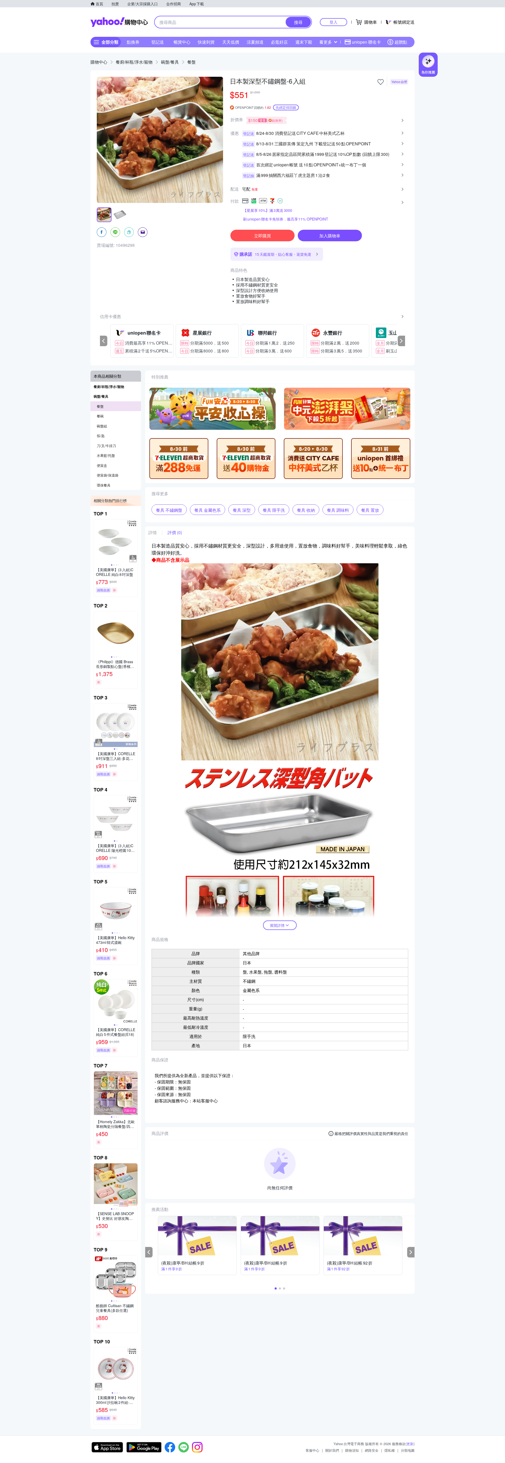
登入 (333, 22)
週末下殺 (303, 42)
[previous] (103, 341)
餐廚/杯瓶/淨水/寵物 (134, 62)
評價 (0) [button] (175, 532)
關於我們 (332, 1450)
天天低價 (230, 42)
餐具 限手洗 (274, 510)
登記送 (157, 42)
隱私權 (390, 1450)
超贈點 (401, 42)
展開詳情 (277, 925)
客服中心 (312, 1450)
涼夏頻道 (255, 42)
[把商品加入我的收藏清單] (380, 82)
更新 (410, 1443)
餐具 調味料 (338, 510)
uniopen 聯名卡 (366, 42)
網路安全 (371, 1450)
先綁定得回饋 (286, 107)
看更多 (325, 42)
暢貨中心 (182, 42)
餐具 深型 (242, 510)
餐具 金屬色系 (207, 510)
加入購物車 (329, 236)
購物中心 (98, 62)
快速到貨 (206, 42)
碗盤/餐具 (170, 62)
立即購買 (262, 236)
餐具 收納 (306, 510)
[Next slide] (134, 541)
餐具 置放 (370, 510)
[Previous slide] (97, 541)
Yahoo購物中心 (119, 22)
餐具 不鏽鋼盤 (169, 510)
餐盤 (191, 62)
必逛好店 (279, 42)
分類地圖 (408, 1450)
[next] (401, 341)
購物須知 (352, 1450)
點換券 (133, 42)
